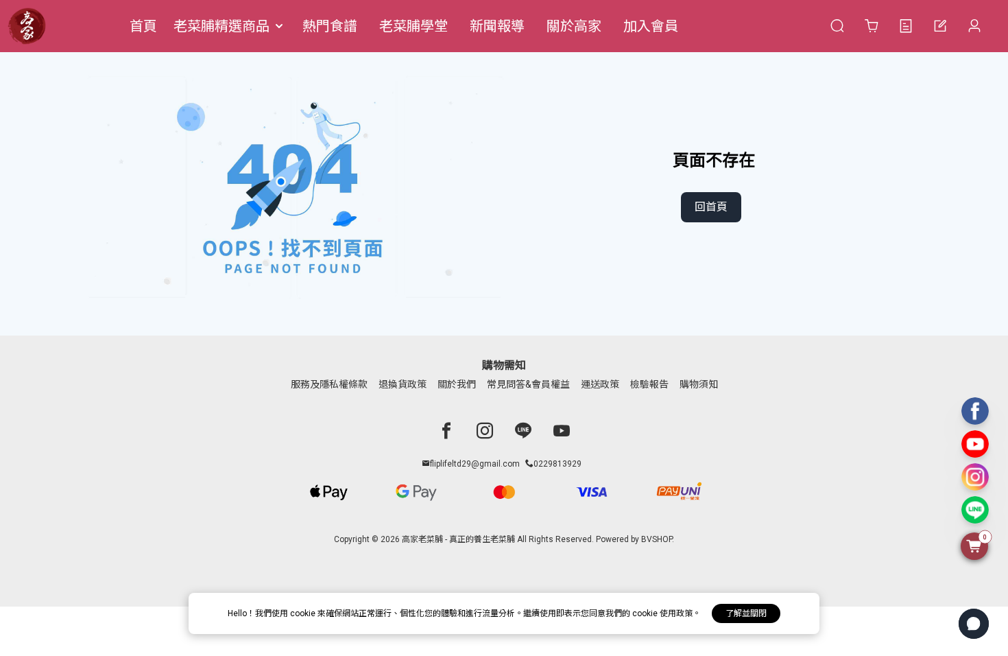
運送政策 (600, 384)
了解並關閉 (746, 613)
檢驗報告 (649, 384)
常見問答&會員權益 (528, 384)
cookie (303, 613)
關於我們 (456, 384)
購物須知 (699, 384)
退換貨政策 (403, 384)
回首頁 (711, 206)
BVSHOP (656, 539)
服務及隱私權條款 (329, 384)
